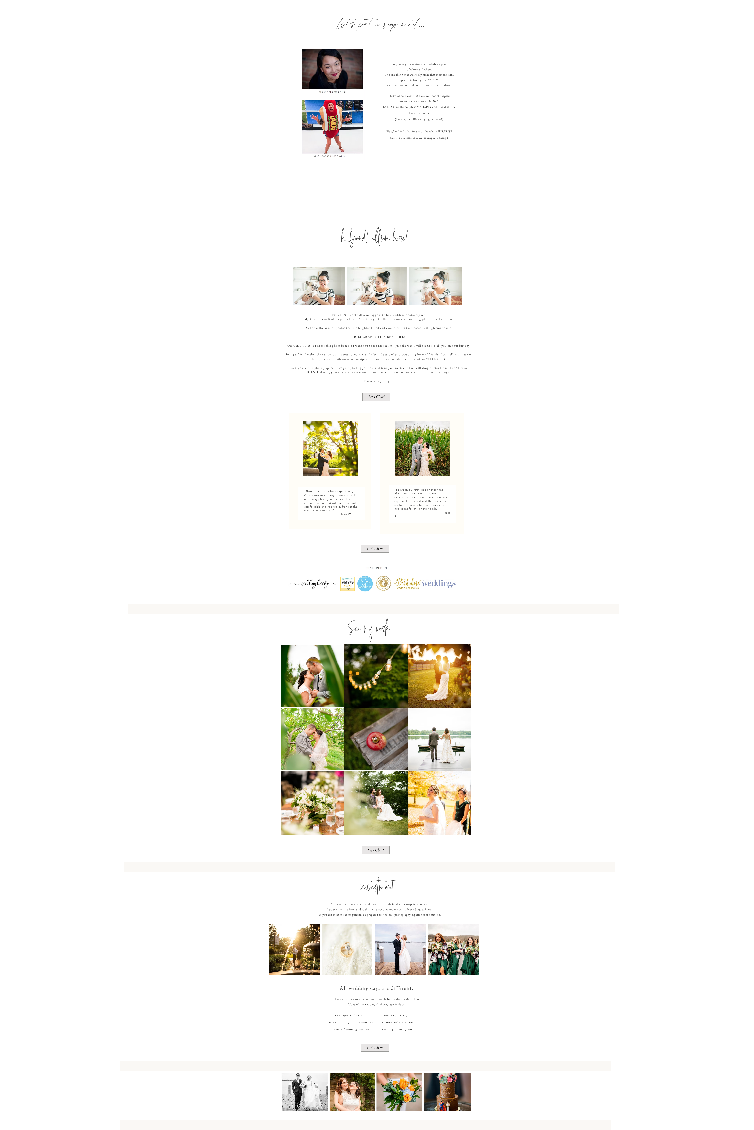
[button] (376, 397)
